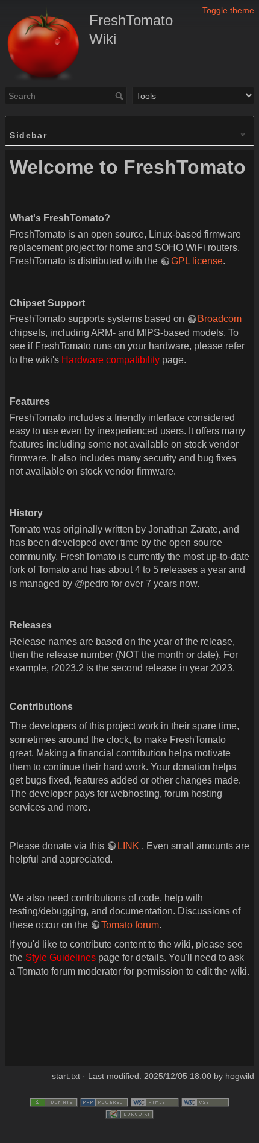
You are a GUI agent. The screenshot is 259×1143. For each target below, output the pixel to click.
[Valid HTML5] (155, 1101)
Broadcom (220, 319)
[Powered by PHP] (104, 1101)
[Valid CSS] (205, 1101)
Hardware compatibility (110, 360)
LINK (128, 846)
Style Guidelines (60, 957)
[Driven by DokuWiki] (129, 1113)
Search (120, 96)
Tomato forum (130, 925)
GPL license (197, 261)
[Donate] (54, 1101)
